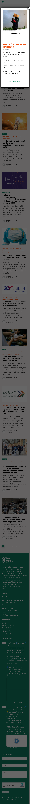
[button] (15, 81)
